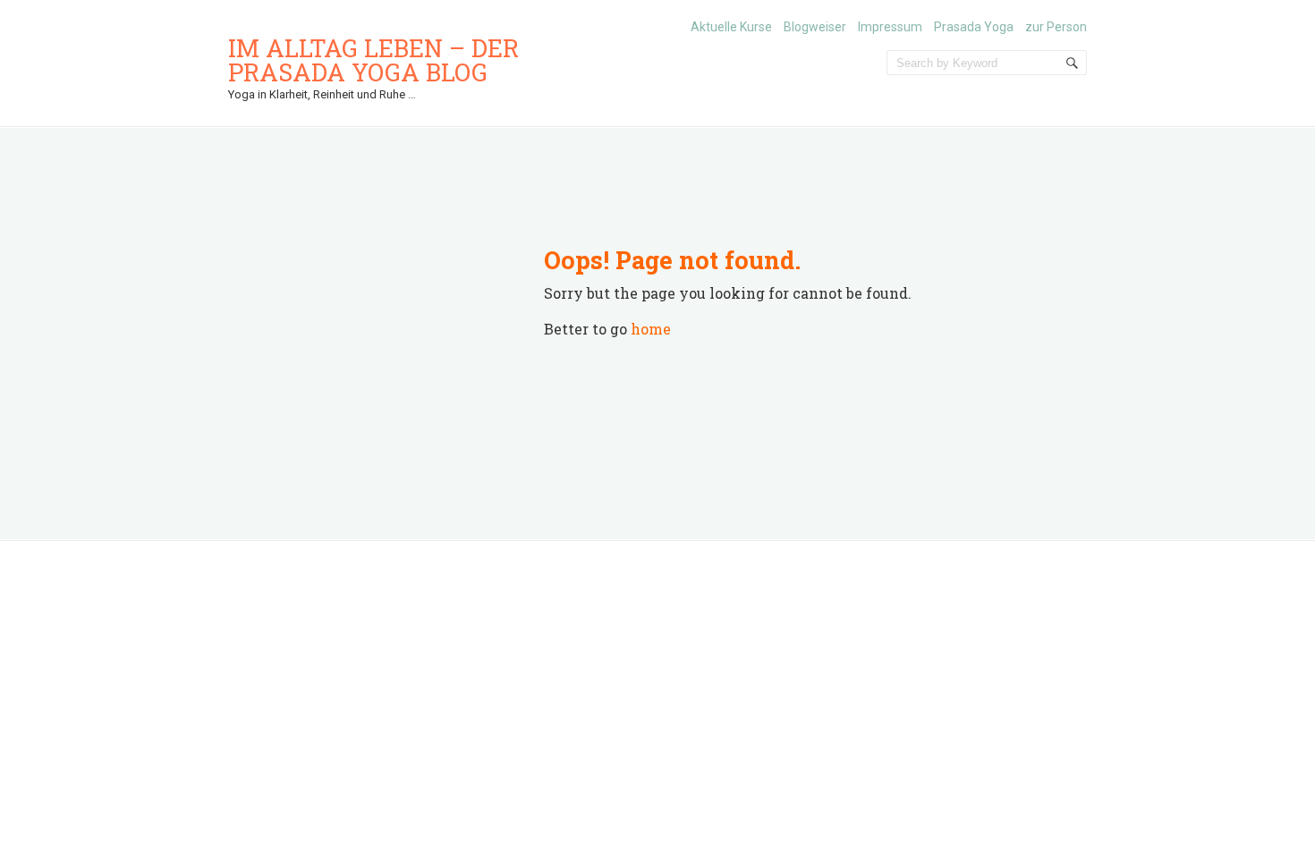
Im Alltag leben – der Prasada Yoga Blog (373, 60)
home (651, 328)
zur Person (1056, 27)
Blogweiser (815, 27)
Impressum (890, 27)
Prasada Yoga (974, 27)
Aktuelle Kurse (731, 27)
